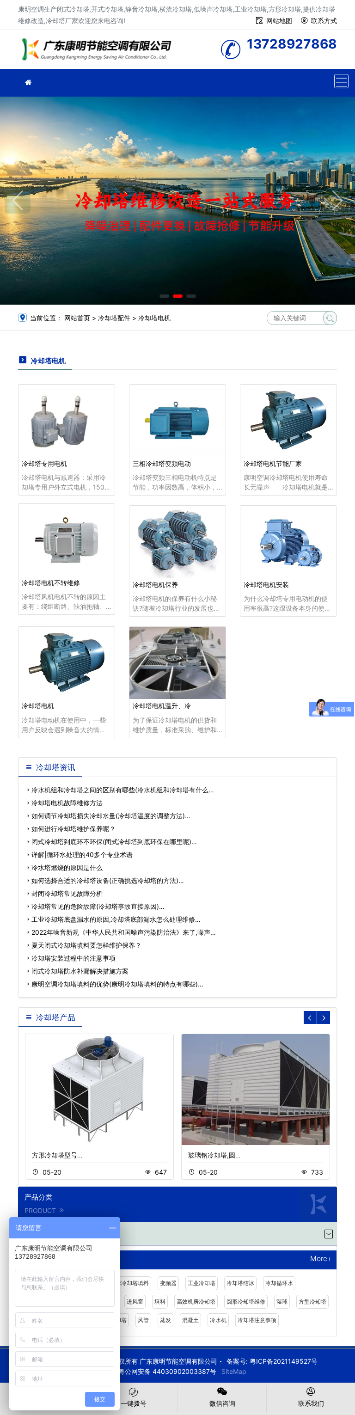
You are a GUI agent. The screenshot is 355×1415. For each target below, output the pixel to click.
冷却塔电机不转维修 (51, 583)
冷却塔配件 (114, 318)
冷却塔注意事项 (257, 1320)
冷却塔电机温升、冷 (162, 706)
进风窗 (135, 1301)
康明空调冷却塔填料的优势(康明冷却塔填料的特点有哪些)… (117, 984)
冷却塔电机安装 (266, 584)
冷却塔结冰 (240, 1283)
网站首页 (77, 318)
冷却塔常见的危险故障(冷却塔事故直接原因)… (98, 906)
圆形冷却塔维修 (245, 1301)
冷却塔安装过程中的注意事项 (73, 958)
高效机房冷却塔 (196, 1301)
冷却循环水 (279, 1283)
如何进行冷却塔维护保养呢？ (73, 829)
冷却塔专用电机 (44, 463)
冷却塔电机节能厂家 (273, 463)
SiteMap (233, 1371)
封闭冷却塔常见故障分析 (67, 893)
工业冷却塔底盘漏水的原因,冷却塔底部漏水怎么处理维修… (116, 919)
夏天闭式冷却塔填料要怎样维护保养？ (86, 945)
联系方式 (324, 21)
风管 (143, 1320)
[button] (164, 296)
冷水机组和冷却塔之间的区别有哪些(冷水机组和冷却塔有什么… (122, 790)
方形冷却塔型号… (57, 1155)
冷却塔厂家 (99, 52)
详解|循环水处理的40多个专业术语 (82, 854)
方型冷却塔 (312, 1301)
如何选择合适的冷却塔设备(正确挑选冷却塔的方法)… (107, 880)
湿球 (282, 1301)
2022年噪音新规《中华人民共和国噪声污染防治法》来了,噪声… (123, 932)
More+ (321, 1259)
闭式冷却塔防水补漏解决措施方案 (80, 971)
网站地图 (279, 21)
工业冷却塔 (201, 1283)
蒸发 (165, 1320)
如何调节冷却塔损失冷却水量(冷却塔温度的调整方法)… (110, 816)
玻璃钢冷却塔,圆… (214, 1155)
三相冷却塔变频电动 (162, 463)
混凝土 (190, 1320)
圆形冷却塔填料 (129, 1283)
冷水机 (218, 1320)
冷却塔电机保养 (155, 584)
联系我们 (311, 1403)
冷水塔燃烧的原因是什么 (67, 867)
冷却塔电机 (154, 318)
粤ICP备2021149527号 (284, 1361)
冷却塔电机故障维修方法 (67, 803)
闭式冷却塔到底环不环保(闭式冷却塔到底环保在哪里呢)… (114, 841)
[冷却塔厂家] (28, 82)
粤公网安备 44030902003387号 (167, 1371)
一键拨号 (134, 1403)
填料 (159, 1301)
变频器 (168, 1283)
